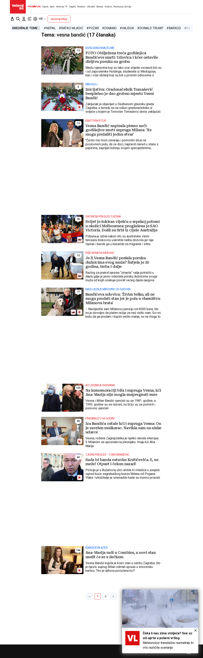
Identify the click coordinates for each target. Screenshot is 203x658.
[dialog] (160, 621)
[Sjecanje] (12, 18)
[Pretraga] (18, 18)
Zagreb (72, 6)
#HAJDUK (127, 28)
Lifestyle (91, 6)
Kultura (108, 6)
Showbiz (81, 6)
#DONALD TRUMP (150, 28)
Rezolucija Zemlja (122, 6)
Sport (52, 6)
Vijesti (45, 6)
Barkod (100, 6)
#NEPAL (50, 28)
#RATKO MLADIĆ (71, 28)
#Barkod (174, 28)
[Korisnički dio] (23, 18)
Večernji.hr (18, 7)
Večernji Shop (59, 18)
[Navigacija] (29, 18)
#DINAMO (109, 28)
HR (41, 19)
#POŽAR (92, 28)
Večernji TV (61, 6)
